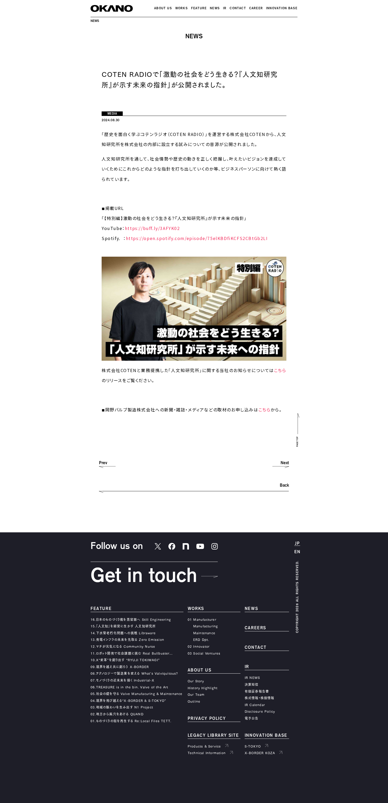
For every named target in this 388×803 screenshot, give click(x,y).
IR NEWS (252, 677)
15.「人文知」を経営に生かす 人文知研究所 (123, 626)
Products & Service (204, 746)
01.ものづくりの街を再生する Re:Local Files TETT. (131, 720)
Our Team (196, 694)
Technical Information (207, 752)
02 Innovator (199, 646)
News (215, 8)
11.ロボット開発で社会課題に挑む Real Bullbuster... (132, 653)
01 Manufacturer (202, 619)
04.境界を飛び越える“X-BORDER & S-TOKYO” (128, 700)
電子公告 (252, 718)
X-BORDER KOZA (260, 752)
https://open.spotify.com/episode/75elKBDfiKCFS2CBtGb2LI (197, 238)
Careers (255, 628)
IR (224, 8)
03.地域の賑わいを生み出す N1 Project (122, 707)
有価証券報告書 (257, 691)
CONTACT (256, 647)
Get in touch (144, 576)
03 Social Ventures (204, 653)
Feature (199, 8)
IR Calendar (255, 704)
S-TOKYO (253, 746)
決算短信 (252, 684)
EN (297, 552)
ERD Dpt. (201, 639)
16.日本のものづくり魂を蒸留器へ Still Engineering (131, 619)
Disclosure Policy (260, 711)
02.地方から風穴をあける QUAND (117, 714)
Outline (194, 701)
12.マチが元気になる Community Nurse (123, 646)
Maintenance (204, 633)
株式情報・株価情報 (260, 697)
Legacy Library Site (213, 735)
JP (297, 543)
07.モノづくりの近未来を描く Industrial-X (123, 680)
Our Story (196, 681)
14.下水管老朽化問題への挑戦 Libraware (123, 633)
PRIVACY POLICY (207, 718)
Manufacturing (205, 626)
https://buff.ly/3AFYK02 (152, 228)
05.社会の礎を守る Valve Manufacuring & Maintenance (137, 693)
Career (256, 8)
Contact (238, 8)
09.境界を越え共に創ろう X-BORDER (120, 666)
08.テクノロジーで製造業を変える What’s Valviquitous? (134, 673)
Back (284, 485)
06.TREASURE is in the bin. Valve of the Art (129, 687)
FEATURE (101, 609)
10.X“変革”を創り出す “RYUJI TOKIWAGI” (125, 659)
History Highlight (202, 687)
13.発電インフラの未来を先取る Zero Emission (127, 639)
